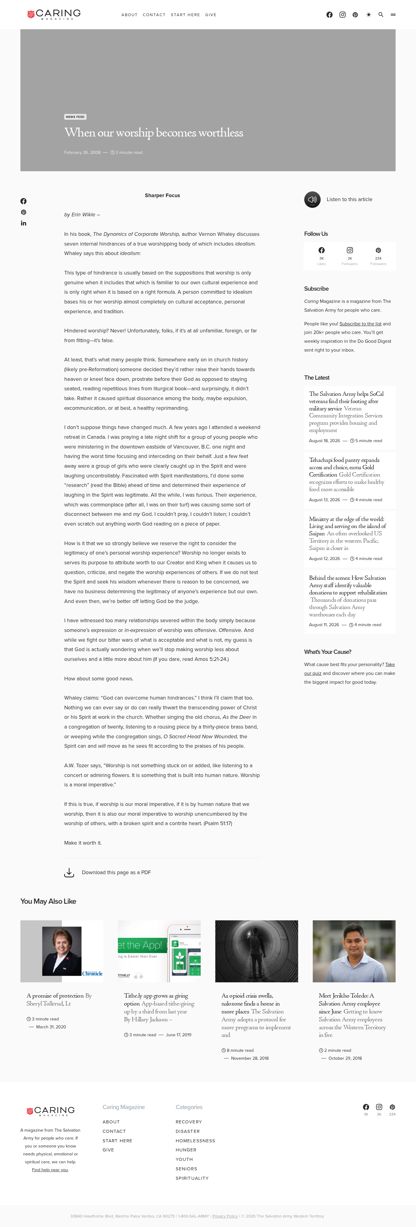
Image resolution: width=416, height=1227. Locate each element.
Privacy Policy (225, 1216)
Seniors (186, 1168)
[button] (369, 14)
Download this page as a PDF (116, 872)
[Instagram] (343, 15)
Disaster (188, 1131)
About (111, 1122)
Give (109, 1150)
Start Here (117, 1140)
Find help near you (50, 1169)
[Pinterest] (355, 15)
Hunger (186, 1150)
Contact (114, 1131)
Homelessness (196, 1140)
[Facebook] (329, 15)
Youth (184, 1159)
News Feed (75, 117)
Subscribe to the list (361, 323)
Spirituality (192, 1178)
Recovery (189, 1122)
